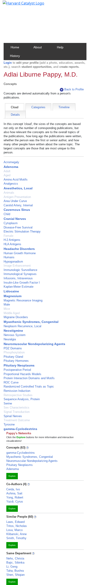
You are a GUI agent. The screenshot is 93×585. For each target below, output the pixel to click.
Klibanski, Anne (16, 534)
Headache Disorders (19, 249)
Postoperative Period (17, 369)
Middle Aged (12, 313)
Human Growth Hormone (20, 253)
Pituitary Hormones (16, 360)
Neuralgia (10, 339)
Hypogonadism (13, 261)
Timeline (64, 107)
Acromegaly (11, 162)
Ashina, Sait (14, 493)
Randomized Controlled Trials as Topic (29, 386)
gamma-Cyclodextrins (20, 429)
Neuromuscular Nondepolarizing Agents (34, 344)
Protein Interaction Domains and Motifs (29, 378)
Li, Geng (11, 566)
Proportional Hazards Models (22, 374)
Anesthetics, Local (18, 188)
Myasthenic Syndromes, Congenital (31, 322)
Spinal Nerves (13, 416)
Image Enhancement (17, 265)
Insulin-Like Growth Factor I (22, 282)
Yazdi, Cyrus (14, 501)
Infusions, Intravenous (18, 278)
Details (15, 114)
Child (7, 214)
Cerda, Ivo (13, 489)
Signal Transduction (17, 411)
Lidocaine (11, 291)
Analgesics (11, 183)
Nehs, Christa (15, 558)
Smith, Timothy (16, 538)
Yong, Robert (14, 497)
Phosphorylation (14, 352)
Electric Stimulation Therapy (22, 231)
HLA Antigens (12, 244)
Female (8, 235)
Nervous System (15, 335)
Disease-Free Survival (18, 227)
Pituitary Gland (13, 356)
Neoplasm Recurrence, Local (22, 326)
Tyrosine (9, 424)
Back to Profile (74, 89)
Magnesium (12, 296)
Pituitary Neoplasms (19, 365)
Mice (7, 308)
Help (60, 47)
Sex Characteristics (16, 407)
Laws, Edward (15, 522)
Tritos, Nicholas (16, 526)
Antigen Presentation (17, 197)
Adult (7, 171)
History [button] (15, 56)
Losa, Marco (14, 530)
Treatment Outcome (17, 420)
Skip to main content (18, 5)
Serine (8, 403)
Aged (7, 175)
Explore (12, 476)
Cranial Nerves (15, 219)
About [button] (37, 47)
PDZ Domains (13, 348)
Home (15, 47)
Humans (9, 257)
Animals (9, 192)
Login (8, 62)
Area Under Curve (15, 201)
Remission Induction (17, 390)
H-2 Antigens (12, 240)
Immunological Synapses (20, 274)
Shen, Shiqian (15, 574)
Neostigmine (13, 330)
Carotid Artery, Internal (18, 205)
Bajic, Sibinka (15, 562)
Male (7, 304)
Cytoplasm (11, 223)
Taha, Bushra (15, 570)
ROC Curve (11, 382)
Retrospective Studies (18, 395)
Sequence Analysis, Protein (22, 399)
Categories (38, 107)
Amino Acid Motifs (16, 179)
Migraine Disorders (16, 317)
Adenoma (11, 167)
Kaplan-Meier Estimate (18, 286)
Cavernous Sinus (17, 209)
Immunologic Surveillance (20, 270)
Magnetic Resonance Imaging (23, 300)
